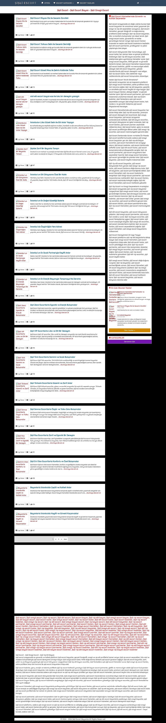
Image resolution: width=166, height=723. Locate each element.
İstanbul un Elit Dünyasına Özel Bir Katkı (48, 174)
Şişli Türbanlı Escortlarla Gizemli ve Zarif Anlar (51, 383)
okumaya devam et (67, 23)
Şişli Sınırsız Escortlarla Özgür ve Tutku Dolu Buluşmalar (55, 409)
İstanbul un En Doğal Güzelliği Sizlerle (47, 200)
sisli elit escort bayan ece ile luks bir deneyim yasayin (54, 96)
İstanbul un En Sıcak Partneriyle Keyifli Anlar (50, 253)
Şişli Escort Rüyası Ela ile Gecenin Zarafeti (49, 18)
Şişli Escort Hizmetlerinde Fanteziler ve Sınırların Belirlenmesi (130, 292)
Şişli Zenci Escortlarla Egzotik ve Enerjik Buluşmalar (53, 305)
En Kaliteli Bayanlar (124, 315)
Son (65, 539)
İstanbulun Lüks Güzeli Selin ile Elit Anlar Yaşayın (52, 122)
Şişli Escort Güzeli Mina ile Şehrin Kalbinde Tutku (52, 70)
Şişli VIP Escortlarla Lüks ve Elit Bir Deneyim (50, 331)
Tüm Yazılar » (129, 330)
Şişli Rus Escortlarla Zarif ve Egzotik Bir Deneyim (52, 435)
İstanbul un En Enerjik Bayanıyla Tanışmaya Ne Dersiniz (55, 279)
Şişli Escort (26, 3)
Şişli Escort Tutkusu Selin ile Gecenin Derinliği (50, 44)
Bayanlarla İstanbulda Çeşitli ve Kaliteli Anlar (50, 487)
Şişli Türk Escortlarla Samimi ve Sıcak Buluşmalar (52, 357)
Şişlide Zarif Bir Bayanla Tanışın (44, 148)
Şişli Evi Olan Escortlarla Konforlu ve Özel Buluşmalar (54, 461)
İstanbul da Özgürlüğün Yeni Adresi (46, 226)
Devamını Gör (129, 342)
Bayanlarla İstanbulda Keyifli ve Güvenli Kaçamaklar (54, 513)
